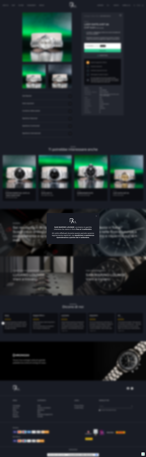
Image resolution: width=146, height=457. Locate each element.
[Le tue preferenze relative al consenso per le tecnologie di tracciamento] (143, 454)
